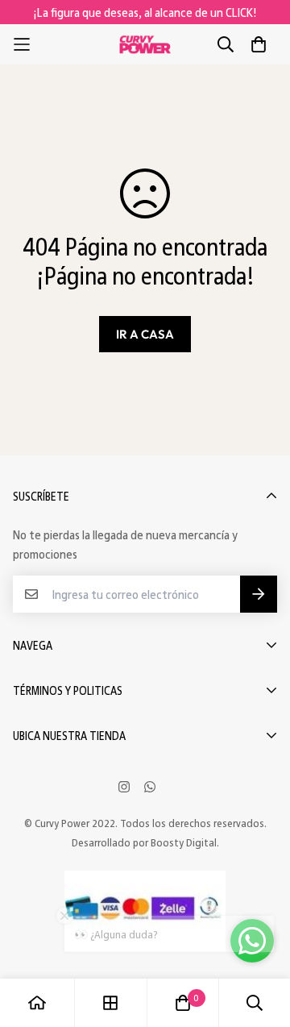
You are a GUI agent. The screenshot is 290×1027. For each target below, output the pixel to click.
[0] (183, 1003)
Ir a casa (145, 334)
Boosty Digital (184, 842)
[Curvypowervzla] (145, 45)
